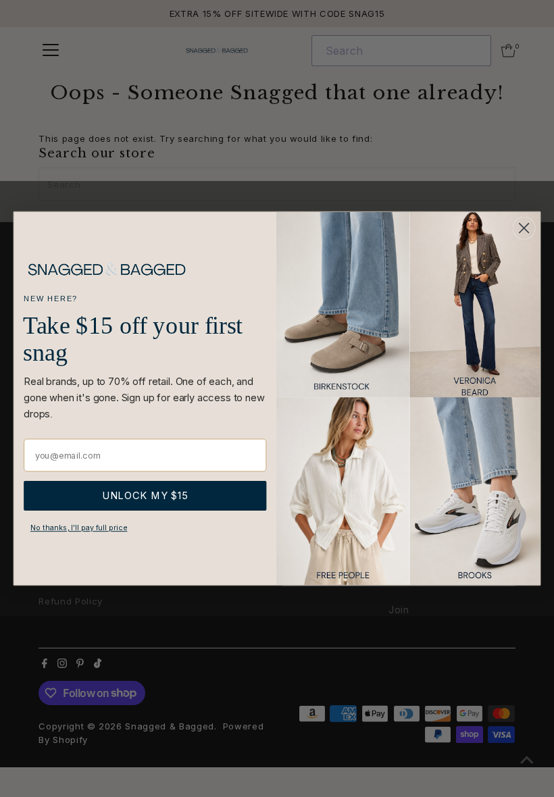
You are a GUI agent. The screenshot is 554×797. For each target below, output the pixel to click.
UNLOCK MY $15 (145, 496)
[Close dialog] (524, 228)
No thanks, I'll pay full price (79, 528)
